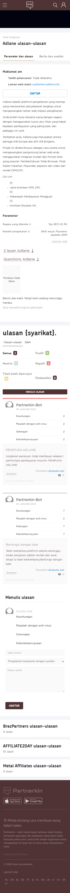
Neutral (7, 363)
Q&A (28, 342)
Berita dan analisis (51, 56)
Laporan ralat (59, 242)
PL (37, 880)
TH (58, 880)
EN (12, 880)
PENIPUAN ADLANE (21, 450)
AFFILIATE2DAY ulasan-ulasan (32, 746)
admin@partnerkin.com (16, 854)
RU (6, 880)
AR (63, 880)
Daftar (35, 93)
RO (43, 880)
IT (53, 880)
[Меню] (5, 5)
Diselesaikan (43, 377)
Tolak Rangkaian (11, 37)
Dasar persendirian (22, 864)
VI (6, 884)
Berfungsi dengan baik (22, 545)
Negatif (40, 363)
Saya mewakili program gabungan (23, 308)
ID (33, 880)
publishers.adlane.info (46, 84)
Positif (39, 353)
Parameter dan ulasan (18, 56)
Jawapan (11, 474)
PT (28, 880)
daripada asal (56, 471)
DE (22, 880)
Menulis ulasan (35, 391)
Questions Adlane (20, 259)
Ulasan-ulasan (13, 342)
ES (17, 880)
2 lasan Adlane (17, 250)
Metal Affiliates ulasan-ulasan (32, 766)
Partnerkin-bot (29, 405)
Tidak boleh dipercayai (17, 373)
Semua (7, 353)
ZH (48, 880)
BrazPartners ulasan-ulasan (30, 726)
